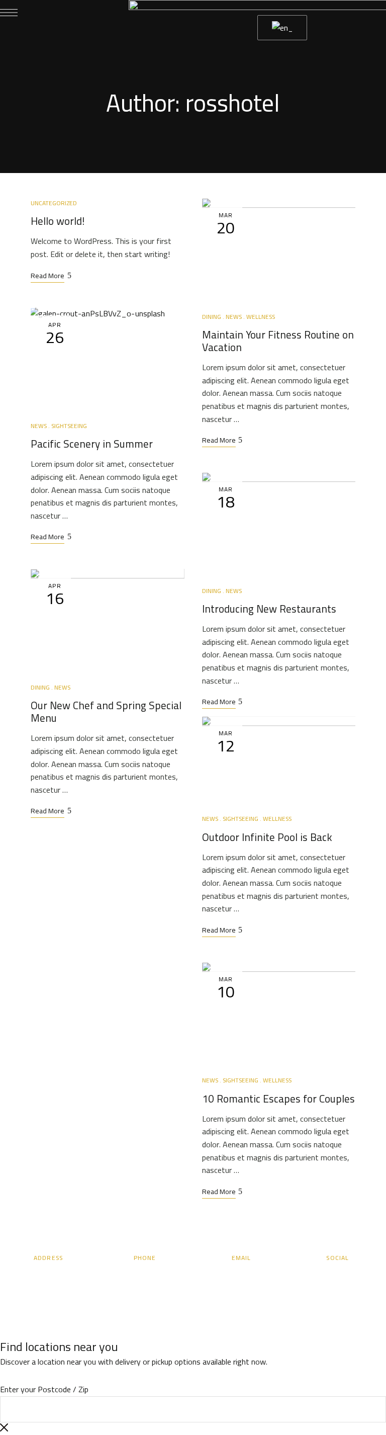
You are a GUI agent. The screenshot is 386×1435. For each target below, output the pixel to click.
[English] (280, 28)
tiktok (366, 1276)
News (39, 426)
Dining (40, 687)
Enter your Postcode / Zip (44, 1389)
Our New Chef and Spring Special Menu (106, 712)
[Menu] (9, 12)
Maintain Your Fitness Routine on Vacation (278, 341)
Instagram (329, 1276)
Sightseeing (69, 426)
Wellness (260, 316)
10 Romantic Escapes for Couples (278, 1099)
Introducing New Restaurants (269, 609)
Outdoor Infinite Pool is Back (267, 837)
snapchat (347, 1276)
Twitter (310, 1276)
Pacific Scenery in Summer (92, 444)
